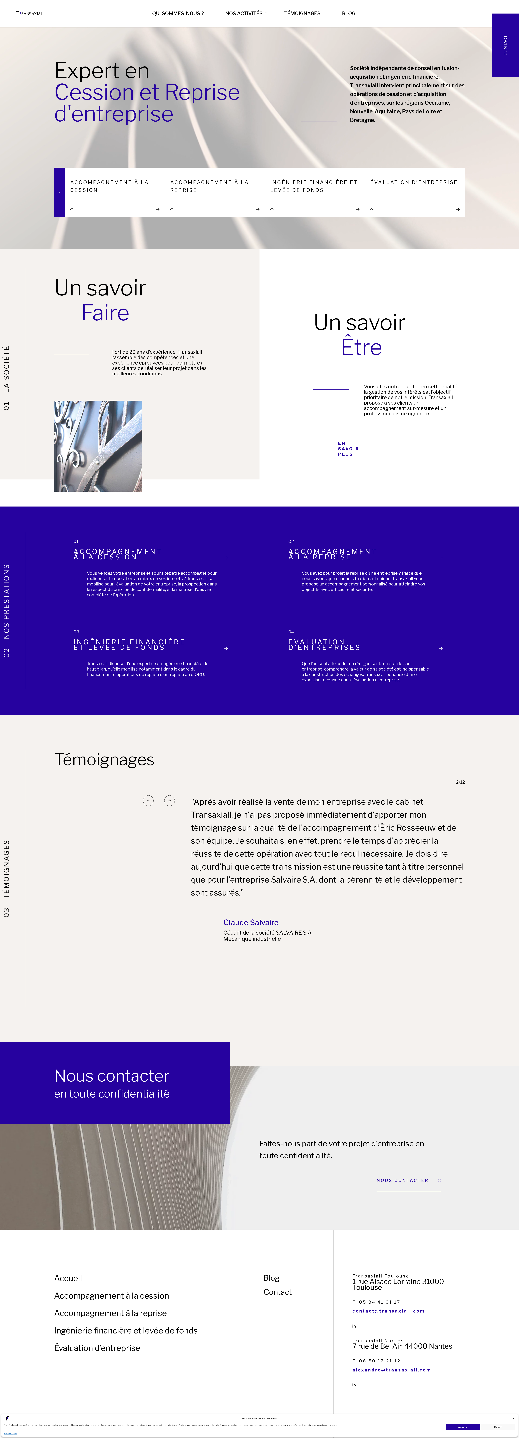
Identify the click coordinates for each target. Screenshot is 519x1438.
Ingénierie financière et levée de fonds (126, 1330)
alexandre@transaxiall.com (391, 1370)
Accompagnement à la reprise (110, 1313)
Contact (505, 45)
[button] (513, 1418)
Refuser (498, 1427)
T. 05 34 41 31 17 (376, 1302)
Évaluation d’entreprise (97, 1348)
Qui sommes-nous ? (178, 13)
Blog (348, 13)
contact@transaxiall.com (388, 1311)
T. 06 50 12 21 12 (376, 1360)
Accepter (463, 1427)
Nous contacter (403, 1180)
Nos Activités (244, 13)
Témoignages (302, 13)
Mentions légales (10, 1434)
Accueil (68, 1278)
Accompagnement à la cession (111, 1295)
